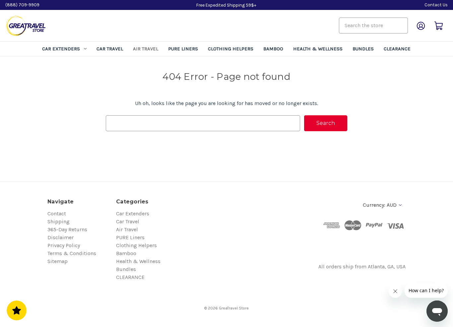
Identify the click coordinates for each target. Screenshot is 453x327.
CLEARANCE (397, 49)
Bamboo (273, 49)
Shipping (58, 221)
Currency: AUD (380, 205)
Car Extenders (61, 49)
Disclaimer (60, 237)
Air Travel (145, 49)
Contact (56, 213)
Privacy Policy (63, 245)
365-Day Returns (67, 229)
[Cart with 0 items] (439, 26)
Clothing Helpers (230, 49)
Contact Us (436, 4)
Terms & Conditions (71, 253)
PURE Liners (183, 49)
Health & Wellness (318, 49)
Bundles (363, 49)
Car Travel (110, 49)
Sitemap (57, 261)
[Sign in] (421, 26)
